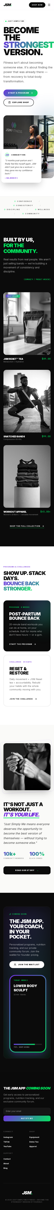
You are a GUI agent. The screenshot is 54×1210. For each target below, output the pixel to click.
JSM (7, 5)
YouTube (7, 1146)
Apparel (33, 1146)
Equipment (34, 1137)
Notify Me (27, 1118)
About (6, 1163)
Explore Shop (20, 102)
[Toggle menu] (49, 4)
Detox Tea (33, 1142)
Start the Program (20, 644)
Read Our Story (27, 870)
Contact (7, 1159)
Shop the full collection (25, 526)
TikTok (6, 1142)
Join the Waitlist (29, 964)
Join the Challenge (21, 699)
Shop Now (37, 5)
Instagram (8, 1137)
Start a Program (18, 93)
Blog (5, 1168)
